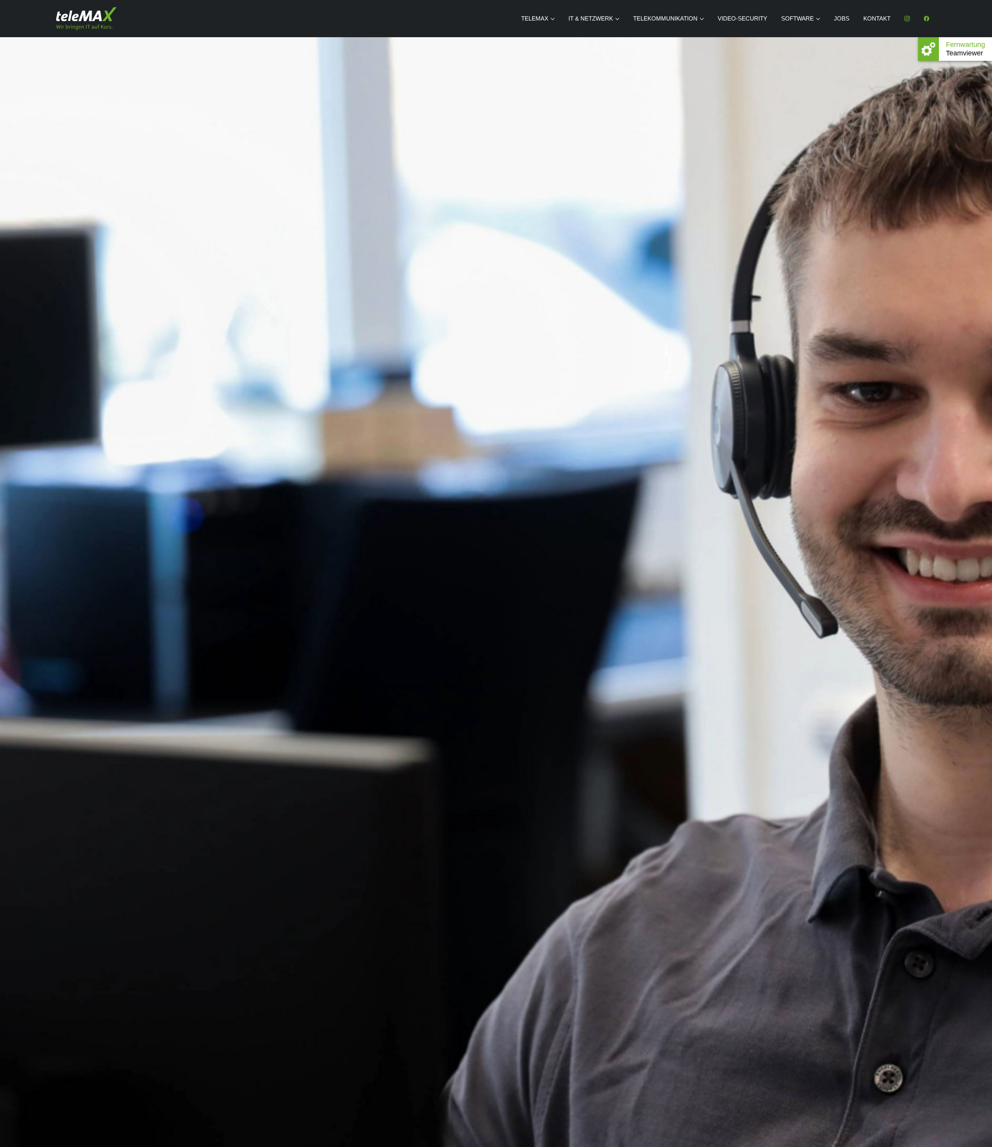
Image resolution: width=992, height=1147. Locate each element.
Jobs (841, 18)
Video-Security (742, 18)
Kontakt (876, 18)
